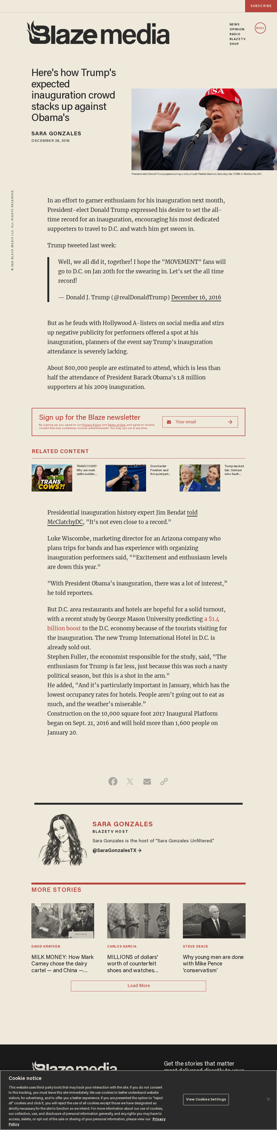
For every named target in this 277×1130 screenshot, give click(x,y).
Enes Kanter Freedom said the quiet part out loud (159, 470)
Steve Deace (195, 946)
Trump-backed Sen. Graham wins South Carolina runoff (235, 470)
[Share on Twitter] (130, 781)
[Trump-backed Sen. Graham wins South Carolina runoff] (200, 477)
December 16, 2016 (196, 297)
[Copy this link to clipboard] (164, 781)
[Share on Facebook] (112, 781)
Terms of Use (116, 425)
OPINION (237, 29)
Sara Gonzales (56, 134)
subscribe (261, 6)
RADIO (235, 34)
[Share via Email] (147, 781)
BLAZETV (238, 39)
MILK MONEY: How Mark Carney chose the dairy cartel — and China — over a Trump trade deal (62, 964)
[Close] (268, 1099)
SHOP (234, 44)
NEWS (235, 24)
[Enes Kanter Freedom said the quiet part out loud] (125, 477)
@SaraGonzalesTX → (117, 851)
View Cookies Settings (206, 1099)
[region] (138, 1100)
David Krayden (45, 946)
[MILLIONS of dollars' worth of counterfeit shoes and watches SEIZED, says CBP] (138, 920)
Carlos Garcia (121, 946)
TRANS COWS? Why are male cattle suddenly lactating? (87, 470)
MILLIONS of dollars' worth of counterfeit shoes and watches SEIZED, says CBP (132, 964)
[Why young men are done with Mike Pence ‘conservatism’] (214, 920)
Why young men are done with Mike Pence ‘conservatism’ (213, 964)
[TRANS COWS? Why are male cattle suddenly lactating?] (52, 477)
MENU (260, 28)
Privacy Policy (91, 425)
